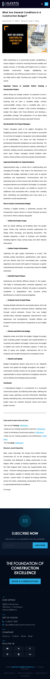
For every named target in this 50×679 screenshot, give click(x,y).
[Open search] (42, 4)
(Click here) (24, 425)
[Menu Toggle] (46, 4)
